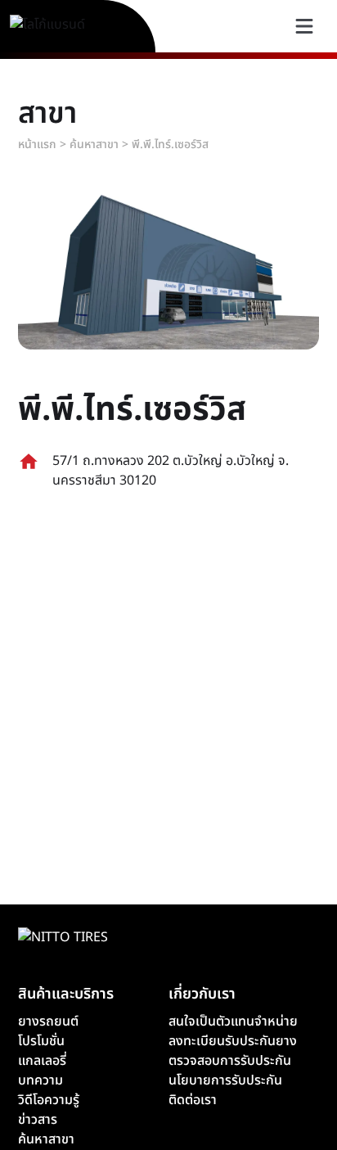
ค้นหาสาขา (94, 144)
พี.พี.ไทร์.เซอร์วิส (170, 144)
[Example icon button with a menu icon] (304, 26)
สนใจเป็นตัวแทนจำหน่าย (233, 1021)
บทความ (40, 1080)
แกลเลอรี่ (42, 1061)
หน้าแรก (37, 144)
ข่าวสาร (37, 1120)
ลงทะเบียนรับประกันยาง (232, 1041)
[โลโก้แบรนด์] (66, 26)
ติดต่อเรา (192, 1100)
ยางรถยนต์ (48, 1021)
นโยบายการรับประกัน (225, 1080)
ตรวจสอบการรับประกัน (229, 1061)
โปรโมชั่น (41, 1041)
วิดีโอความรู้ (48, 1100)
